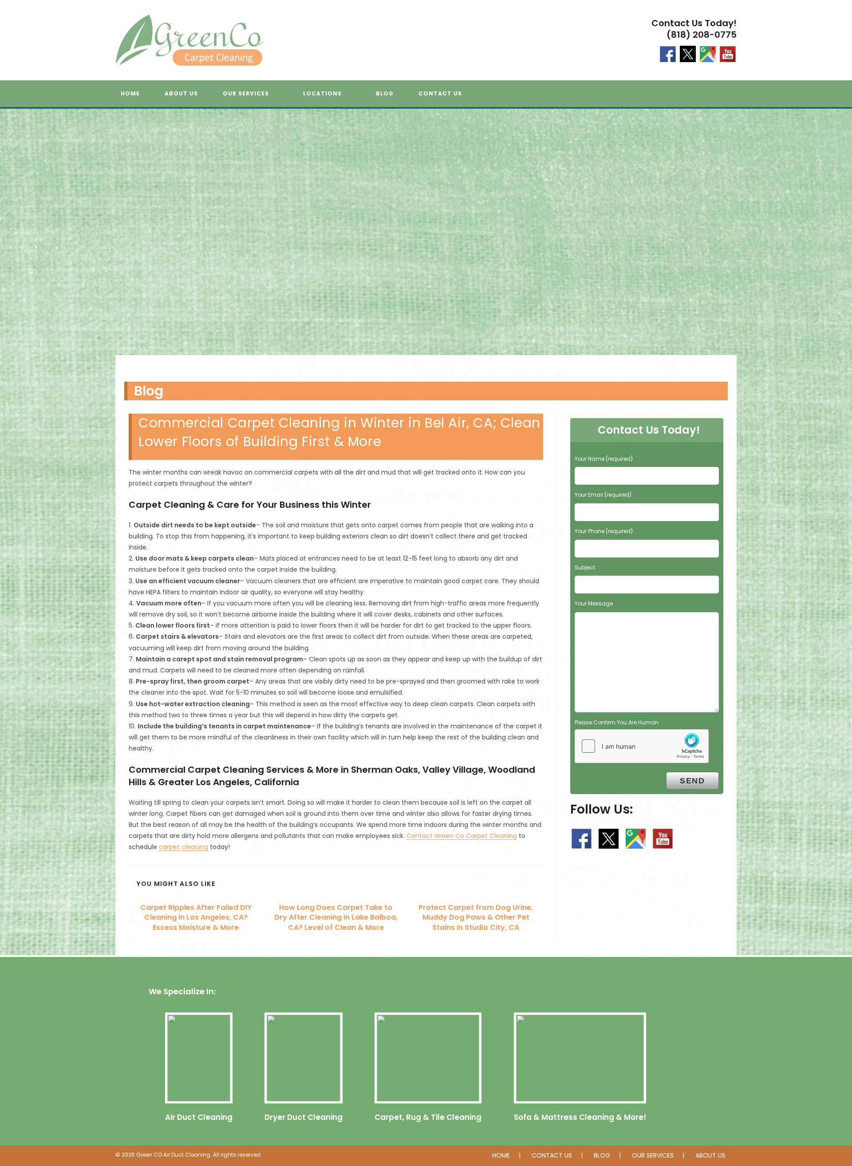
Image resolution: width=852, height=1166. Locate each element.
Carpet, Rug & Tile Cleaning (428, 1117)
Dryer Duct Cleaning (303, 1117)
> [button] (841, 238)
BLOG (602, 1155)
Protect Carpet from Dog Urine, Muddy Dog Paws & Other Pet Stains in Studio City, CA (475, 918)
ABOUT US (710, 1155)
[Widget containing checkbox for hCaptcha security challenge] (642, 746)
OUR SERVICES (653, 1155)
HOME (501, 1155)
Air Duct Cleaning (199, 1117)
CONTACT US (552, 1155)
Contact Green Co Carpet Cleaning (461, 835)
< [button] (11, 238)
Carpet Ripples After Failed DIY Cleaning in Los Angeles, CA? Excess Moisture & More (196, 918)
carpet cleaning (183, 846)
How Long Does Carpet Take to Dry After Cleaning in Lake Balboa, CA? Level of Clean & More (336, 918)
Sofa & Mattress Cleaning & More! (580, 1117)
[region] (426, 241)
